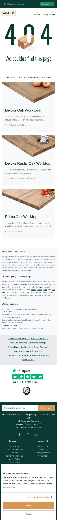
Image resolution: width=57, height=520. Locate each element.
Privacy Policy (14, 462)
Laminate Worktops (40, 356)
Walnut (39, 290)
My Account (43, 446)
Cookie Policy (14, 459)
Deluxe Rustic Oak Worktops (20, 347)
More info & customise (38, 497)
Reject (28, 514)
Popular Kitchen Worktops (19, 339)
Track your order (43, 453)
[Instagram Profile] (28, 435)
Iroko (45, 290)
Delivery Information (14, 450)
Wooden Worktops (20, 284)
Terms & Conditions (14, 456)
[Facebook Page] (20, 435)
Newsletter (42, 456)
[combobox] (37, 13)
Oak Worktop (28, 360)
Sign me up (45, 408)
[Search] (37, 13)
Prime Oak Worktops (18, 343)
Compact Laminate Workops (19, 356)
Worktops (39, 287)
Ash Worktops (36, 351)
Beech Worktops (41, 347)
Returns (14, 453)
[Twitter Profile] (36, 435)
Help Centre (14, 446)
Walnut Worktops (21, 351)
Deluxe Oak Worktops (37, 343)
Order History (42, 450)
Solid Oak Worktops (39, 339)
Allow (28, 505)
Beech (33, 290)
